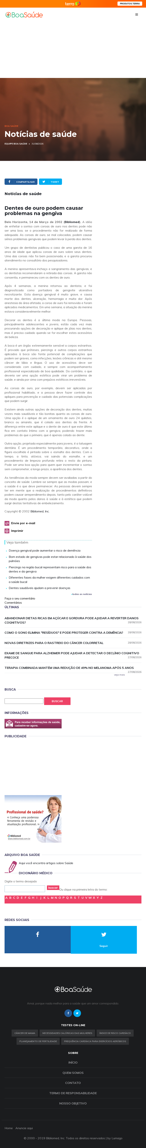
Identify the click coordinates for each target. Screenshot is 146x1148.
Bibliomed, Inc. (39, 511)
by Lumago (114, 1138)
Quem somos (73, 1073)
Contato (73, 1083)
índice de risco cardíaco (115, 1033)
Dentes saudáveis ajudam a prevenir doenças (39, 588)
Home (9, 1128)
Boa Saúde (11, 126)
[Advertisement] (73, 49)
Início (73, 1062)
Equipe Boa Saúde (16, 143)
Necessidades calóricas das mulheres (67, 1033)
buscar (53, 887)
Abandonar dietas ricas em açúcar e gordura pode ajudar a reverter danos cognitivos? (73, 620)
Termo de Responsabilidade (73, 1093)
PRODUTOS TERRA (130, 3)
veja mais (119, 674)
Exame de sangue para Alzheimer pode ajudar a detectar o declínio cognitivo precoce (73, 655)
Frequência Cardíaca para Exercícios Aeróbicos (95, 1041)
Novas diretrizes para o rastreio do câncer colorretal (73, 643)
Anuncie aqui (24, 1128)
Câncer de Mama (24, 1033)
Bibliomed (72, 222)
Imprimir (17, 531)
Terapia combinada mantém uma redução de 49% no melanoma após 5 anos (73, 668)
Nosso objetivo (73, 1103)
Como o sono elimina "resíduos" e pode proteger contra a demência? (73, 632)
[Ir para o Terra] (73, 4)
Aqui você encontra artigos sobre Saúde (46, 863)
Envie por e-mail (23, 523)
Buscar (57, 701)
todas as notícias (82, 594)
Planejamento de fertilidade (38, 1041)
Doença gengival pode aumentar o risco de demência (44, 550)
